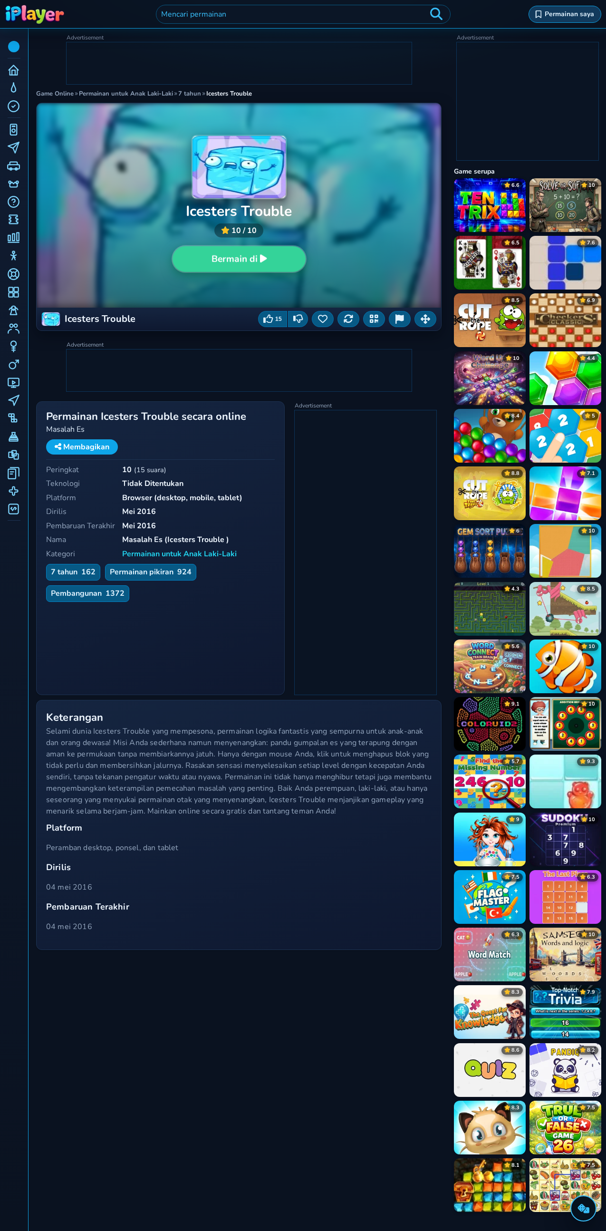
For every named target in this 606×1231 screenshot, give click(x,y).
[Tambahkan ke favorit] (323, 319)
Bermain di (235, 259)
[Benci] (298, 319)
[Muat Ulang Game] (348, 319)
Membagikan (85, 447)
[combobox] (303, 14)
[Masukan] (400, 319)
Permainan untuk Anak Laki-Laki (179, 554)
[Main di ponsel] (374, 319)
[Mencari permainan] (436, 14)
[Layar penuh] (425, 319)
